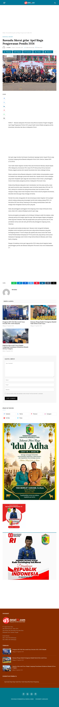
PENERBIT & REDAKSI (41, 699)
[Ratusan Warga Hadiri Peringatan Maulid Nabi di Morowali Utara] (43, 312)
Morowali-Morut (8, 36)
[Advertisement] (29, 19)
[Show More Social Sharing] (54, 51)
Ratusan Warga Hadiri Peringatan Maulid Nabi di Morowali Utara (43, 322)
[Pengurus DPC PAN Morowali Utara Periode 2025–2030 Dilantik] (16, 312)
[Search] (55, 3)
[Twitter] (4, 102)
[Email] (4, 118)
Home (4, 32)
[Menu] (4, 3)
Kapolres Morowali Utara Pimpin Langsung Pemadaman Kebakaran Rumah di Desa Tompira (15, 347)
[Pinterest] (4, 110)
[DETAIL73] (29, 2)
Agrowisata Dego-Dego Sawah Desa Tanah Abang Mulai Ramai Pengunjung (21, 681)
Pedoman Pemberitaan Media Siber (22, 699)
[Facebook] (4, 98)
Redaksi (9, 47)
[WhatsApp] (4, 114)
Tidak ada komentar (30, 47)
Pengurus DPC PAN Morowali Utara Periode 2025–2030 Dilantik (14, 322)
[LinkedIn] (4, 106)
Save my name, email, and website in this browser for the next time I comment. (25, 393)
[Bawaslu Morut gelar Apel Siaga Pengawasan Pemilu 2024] (29, 73)
